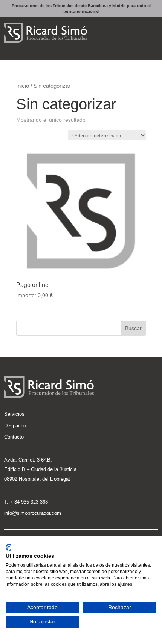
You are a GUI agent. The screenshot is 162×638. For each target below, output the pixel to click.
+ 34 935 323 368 (29, 502)
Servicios (14, 414)
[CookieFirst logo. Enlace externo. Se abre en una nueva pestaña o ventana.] (8, 547)
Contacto (14, 437)
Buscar (133, 328)
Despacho (15, 425)
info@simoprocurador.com (32, 513)
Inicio (22, 86)
